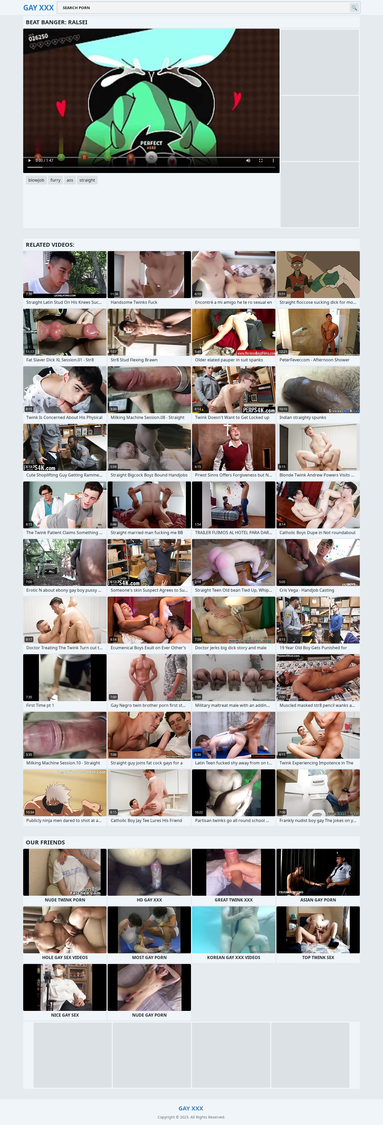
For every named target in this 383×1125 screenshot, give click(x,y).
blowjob (36, 180)
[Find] (354, 7)
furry (55, 180)
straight (87, 180)
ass (70, 180)
